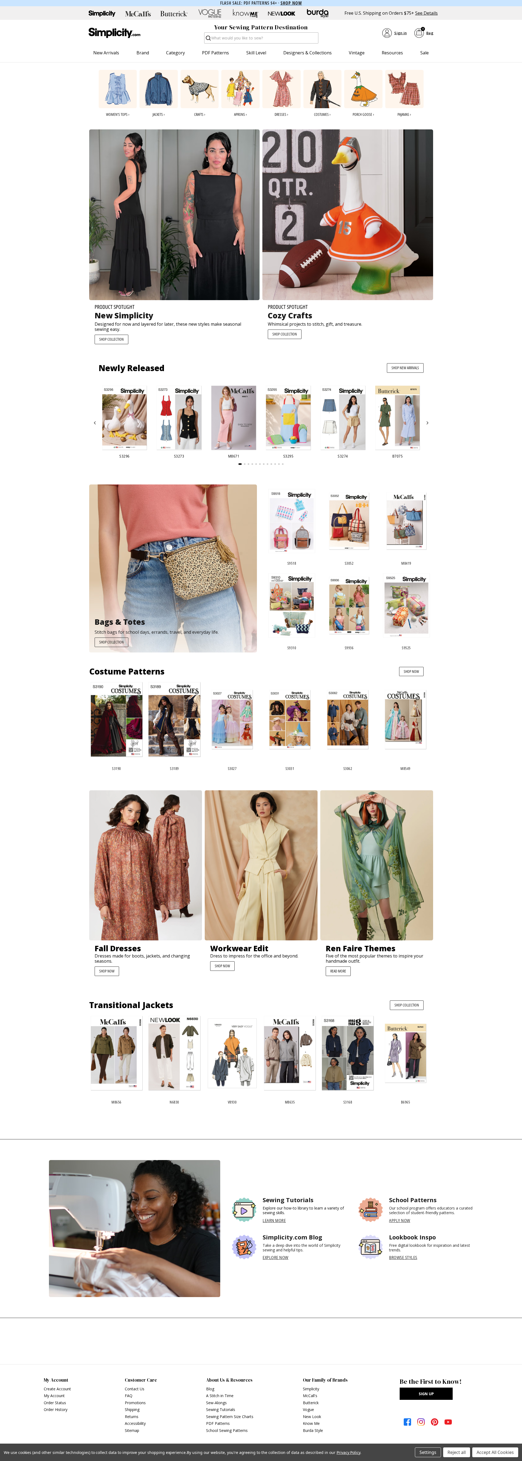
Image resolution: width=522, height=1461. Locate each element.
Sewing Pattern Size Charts (229, 1416)
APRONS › (240, 114)
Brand (142, 53)
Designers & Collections (307, 53)
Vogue (308, 1409)
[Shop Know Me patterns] (246, 13)
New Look (312, 1416)
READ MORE (338, 971)
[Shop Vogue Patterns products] (210, 13)
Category (175, 53)
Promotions (135, 1402)
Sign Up (426, 1393)
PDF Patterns (215, 53)
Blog (210, 1388)
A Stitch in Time (220, 1395)
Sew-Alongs (216, 1402)
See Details (426, 13)
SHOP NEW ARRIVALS (405, 368)
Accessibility (135, 1423)
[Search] (208, 39)
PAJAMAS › (404, 114)
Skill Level (256, 53)
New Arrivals (106, 53)
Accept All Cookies (495, 1452)
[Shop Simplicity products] (102, 13)
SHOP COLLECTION (111, 339)
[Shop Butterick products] (174, 13)
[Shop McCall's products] (138, 13)
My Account (54, 1395)
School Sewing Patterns (227, 1430)
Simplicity (311, 1388)
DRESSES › (281, 114)
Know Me (311, 1423)
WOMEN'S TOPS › (117, 114)
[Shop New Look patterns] (282, 13)
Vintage (357, 53)
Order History (55, 1409)
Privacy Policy (348, 1452)
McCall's (310, 1395)
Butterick (311, 1402)
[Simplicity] (114, 33)
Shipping (132, 1409)
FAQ (128, 1395)
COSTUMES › (322, 114)
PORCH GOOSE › (363, 114)
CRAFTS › (199, 114)
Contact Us (134, 1388)
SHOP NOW (411, 671)
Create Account (57, 1388)
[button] (95, 423)
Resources (392, 53)
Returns (131, 1416)
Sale (424, 53)
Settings (428, 1452)
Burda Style (313, 1430)
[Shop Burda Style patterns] (317, 13)
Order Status (55, 1402)
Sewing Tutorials (220, 1409)
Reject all (457, 1452)
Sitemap (132, 1430)
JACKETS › (159, 114)
